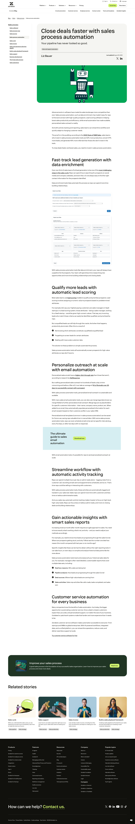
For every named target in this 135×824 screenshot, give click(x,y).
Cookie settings (35, 820)
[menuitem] (123, 1)
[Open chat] (131, 820)
